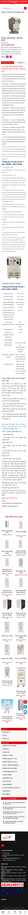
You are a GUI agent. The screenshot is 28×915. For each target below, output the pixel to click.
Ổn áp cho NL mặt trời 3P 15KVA (21, 692)
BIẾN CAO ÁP (6, 791)
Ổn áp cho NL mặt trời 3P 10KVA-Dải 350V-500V (7, 682)
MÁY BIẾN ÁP (6, 794)
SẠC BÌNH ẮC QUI (8, 778)
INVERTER (6, 749)
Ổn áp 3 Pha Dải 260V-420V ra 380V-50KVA (20, 552)
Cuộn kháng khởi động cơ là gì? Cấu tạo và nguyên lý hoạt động (14, 817)
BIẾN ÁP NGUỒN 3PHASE (10, 768)
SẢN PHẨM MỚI (7, 784)
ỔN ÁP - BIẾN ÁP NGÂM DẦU (11, 765)
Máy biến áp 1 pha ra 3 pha (10, 889)
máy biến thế (21, 892)
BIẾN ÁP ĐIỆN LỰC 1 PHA (10, 758)
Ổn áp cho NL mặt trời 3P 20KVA (21, 714)
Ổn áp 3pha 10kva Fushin (21, 571)
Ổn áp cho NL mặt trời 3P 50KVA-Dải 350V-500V (7, 717)
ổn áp (20, 889)
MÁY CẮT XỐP (7, 781)
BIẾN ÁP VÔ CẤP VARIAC (9, 745)
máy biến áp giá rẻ (12, 892)
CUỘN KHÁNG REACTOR (10, 771)
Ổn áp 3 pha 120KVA (7, 636)
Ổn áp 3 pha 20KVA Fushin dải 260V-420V (21, 591)
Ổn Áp (5, 735)
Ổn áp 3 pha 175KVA (7, 658)
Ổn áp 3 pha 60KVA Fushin (7, 552)
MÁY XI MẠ (6, 752)
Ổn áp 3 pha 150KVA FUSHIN (21, 636)
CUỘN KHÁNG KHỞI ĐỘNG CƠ (11, 787)
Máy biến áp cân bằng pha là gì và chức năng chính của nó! (13, 812)
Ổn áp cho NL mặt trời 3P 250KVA (21, 614)
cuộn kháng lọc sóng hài (14, 894)
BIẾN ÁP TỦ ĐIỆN (8, 755)
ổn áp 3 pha (7, 891)
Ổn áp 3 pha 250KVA (21, 658)
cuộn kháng (4, 894)
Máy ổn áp (6, 738)
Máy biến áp (6, 732)
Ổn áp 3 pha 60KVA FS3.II (7, 531)
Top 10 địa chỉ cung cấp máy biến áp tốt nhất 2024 (14, 803)
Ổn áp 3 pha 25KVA (21, 531)
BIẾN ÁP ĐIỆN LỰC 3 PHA (10, 762)
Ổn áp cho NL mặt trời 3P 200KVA (7, 614)
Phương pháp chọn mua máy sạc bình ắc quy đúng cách (14, 808)
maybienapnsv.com (6, 895)
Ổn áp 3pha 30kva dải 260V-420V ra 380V (7, 570)
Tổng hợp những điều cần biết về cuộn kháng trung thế (13, 822)
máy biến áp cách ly (16, 891)
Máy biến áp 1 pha (12, 888)
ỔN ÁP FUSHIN (7, 774)
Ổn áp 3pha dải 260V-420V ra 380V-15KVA (7, 591)
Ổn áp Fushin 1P (17, 178)
